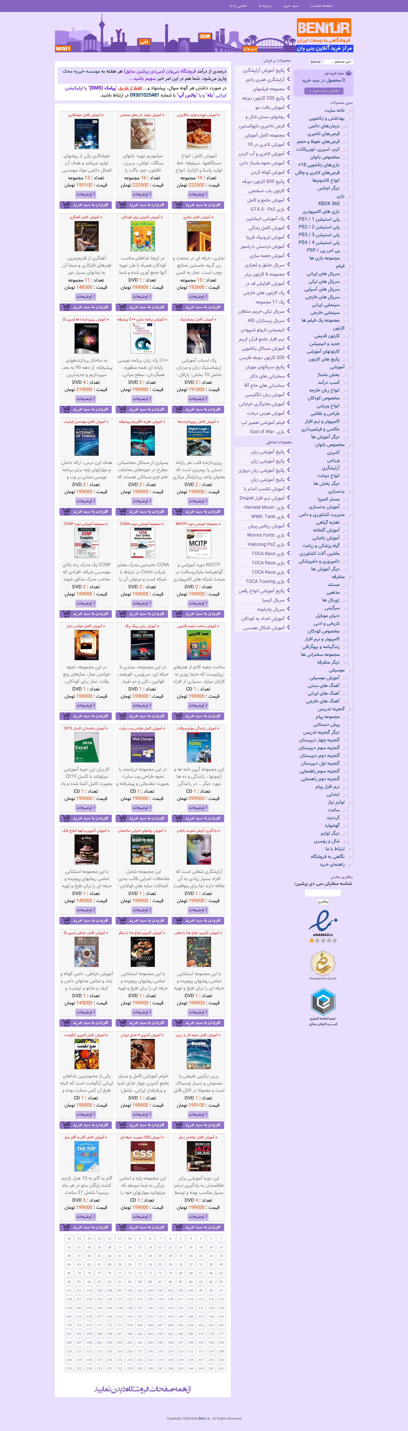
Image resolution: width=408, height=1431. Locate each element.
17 (221, 1247)
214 (170, 1351)
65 (221, 1273)
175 (79, 1325)
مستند (334, 585)
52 (191, 1264)
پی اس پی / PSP (323, 250)
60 (109, 1264)
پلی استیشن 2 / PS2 (319, 227)
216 (150, 1351)
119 (160, 1299)
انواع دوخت (328, 476)
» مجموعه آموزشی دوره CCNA (142, 524)
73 (140, 1273)
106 (130, 1290)
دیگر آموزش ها (325, 437)
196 (191, 1342)
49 (221, 1264)
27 (120, 1247)
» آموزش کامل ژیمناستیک (198, 319)
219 (119, 1351)
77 (99, 1273)
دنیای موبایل (328, 616)
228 (191, 1360)
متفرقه (338, 577)
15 (79, 1238)
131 (201, 1308)
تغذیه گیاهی (328, 522)
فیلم (340, 266)
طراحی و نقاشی (325, 414)
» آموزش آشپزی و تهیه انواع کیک (86, 830)
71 (160, 1273)
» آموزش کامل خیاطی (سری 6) (86, 933)
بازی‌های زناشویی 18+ (319, 165)
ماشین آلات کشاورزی (320, 554)
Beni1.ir (204, 1418)
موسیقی (337, 670)
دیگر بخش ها (327, 484)
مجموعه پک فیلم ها (321, 320)
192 (69, 1334)
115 (201, 1299)
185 (140, 1334)
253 (99, 1368)
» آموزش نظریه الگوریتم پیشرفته (142, 421)
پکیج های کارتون (324, 359)
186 (130, 1334)
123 (119, 1299)
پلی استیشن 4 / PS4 (319, 243)
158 (89, 1316)
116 (191, 1299)
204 (109, 1342)
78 (89, 1273)
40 (150, 1256)
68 (191, 1273)
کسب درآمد (329, 383)
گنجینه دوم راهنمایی (320, 779)
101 (180, 1290)
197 (180, 1342)
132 (191, 1308)
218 (130, 1351)
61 (99, 1264)
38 (170, 1256)
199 (160, 1342)
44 (109, 1256)
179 (201, 1334)
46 (89, 1256)
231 (160, 1360)
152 (150, 1316)
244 (191, 1368)
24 (150, 1247)
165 (180, 1325)
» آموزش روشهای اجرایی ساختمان (142, 830)
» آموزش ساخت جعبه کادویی (198, 626)
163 (201, 1325)
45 (99, 1256)
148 (191, 1316)
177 (221, 1334)
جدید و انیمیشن (324, 344)
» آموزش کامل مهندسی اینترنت (86, 421)
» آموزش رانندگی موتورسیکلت (198, 728)
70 (170, 1273)
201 (140, 1342)
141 (99, 1308)
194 (211, 1342)
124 (109, 1299)
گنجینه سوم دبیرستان (319, 748)
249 (140, 1368)
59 (120, 1264)
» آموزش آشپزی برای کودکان (142, 217)
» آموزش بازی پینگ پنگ (142, 626)
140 (109, 1308)
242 (211, 1368)
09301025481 (144, 95)
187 (119, 1334)
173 (99, 1325)
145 (221, 1316)
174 (89, 1325)
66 (211, 1273)
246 (170, 1368)
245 (180, 1368)
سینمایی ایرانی (326, 305)
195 (201, 1342)
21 (180, 1247)
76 (109, 1273)
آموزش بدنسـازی (324, 507)
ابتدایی (333, 794)
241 (221, 1368)
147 (201, 1316)
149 (180, 1316)
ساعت (334, 810)
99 (201, 1290)
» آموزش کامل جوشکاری (86, 115)
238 (89, 1360)
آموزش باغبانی (326, 538)
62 (89, 1264)
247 (160, 1368)
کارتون (339, 328)
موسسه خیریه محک (81, 71)
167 (160, 1325)
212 (191, 1351)
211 (201, 1351)
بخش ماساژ (328, 375)
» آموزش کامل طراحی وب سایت (142, 728)
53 (180, 1264)
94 (89, 1282)
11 (120, 1238)
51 (201, 1264)
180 (191, 1334)
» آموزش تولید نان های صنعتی (142, 115)
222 (89, 1351)
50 (211, 1264)
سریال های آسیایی (322, 289)
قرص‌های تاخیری (323, 134)
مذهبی (333, 592)
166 (170, 1325)
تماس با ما (238, 6)
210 (211, 1351)
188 (109, 1334)
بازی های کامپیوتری (321, 212)
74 (130, 1273)
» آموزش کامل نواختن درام (198, 1137)
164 (191, 1325)
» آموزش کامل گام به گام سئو (86, 1137)
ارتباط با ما (335, 849)
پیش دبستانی (326, 725)
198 (170, 1342)
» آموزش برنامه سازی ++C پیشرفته (142, 319)
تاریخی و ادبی (327, 623)
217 (140, 1351)
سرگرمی (332, 608)
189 (99, 1334)
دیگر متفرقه (328, 662)
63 (79, 1264)
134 (170, 1308)
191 (79, 1334)
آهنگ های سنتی (324, 686)
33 (221, 1256)
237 (99, 1360)
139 (119, 1308)
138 (130, 1308)
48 (69, 1256)
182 (170, 1334)
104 (150, 1290)
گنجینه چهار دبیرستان (319, 740)
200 (150, 1342)
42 (130, 1256)
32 (69, 1247)
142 (89, 1308)
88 (150, 1282)
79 (79, 1273)
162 (211, 1325)
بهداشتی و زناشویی (327, 118)
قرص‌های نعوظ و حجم (318, 142)
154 (130, 1316)
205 (99, 1342)
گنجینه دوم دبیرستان (320, 756)
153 (140, 1316)
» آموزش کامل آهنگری (86, 217)
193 (221, 1342)
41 (140, 1256)
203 (119, 1342)
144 (69, 1308)
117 (180, 1299)
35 (201, 1256)
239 (79, 1360)
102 (170, 1290)
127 (79, 1299)
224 (69, 1351)
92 (109, 1282)
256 (69, 1368)
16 (69, 1238)
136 (150, 1308)
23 (160, 1247)
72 (150, 1273)
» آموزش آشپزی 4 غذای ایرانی (142, 1035)
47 (79, 1256)
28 (109, 1247)
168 (150, 1325)
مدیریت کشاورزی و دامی (322, 515)
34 (211, 1256)
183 (160, 1334)
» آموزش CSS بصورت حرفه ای (142, 1137)
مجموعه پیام (328, 717)
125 (99, 1299)
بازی (341, 196)
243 (201, 1368)
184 (150, 1334)
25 (140, 1247)
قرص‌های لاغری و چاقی (317, 173)
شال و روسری (327, 841)
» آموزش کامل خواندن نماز (86, 626)
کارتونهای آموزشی (323, 351)
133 (180, 1308)
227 (201, 1360)
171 (119, 1325)
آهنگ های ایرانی (324, 693)
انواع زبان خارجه (324, 390)
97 (221, 1290)
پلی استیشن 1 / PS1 (319, 219)
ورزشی (333, 460)
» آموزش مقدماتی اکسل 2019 (86, 728)
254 (89, 1368)
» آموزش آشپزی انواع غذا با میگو (142, 933)
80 (69, 1273)
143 (79, 1308)
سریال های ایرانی (323, 274)
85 (180, 1282)
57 (140, 1264)
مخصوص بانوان (325, 157)
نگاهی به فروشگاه (328, 857)
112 (69, 1290)
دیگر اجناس (328, 188)
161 (221, 1325)
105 (140, 1290)
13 (99, 1238)
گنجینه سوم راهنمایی (320, 771)
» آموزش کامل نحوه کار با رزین (198, 1035)
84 (191, 1282)
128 (69, 1299)
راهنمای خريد (332, 864)
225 (221, 1360)
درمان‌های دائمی (324, 126)
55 (160, 1264)
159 (79, 1316)
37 (180, 1256)
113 (221, 1299)
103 (160, 1290)
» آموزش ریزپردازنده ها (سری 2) (86, 319)
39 (160, 1256)
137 (140, 1308)
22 (170, 1247)
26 (130, 1247)
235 (119, 1360)
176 (69, 1325)
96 (69, 1282)
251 (119, 1368)
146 (211, 1316)
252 (109, 1368)
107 (119, 1290)
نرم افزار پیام (327, 787)
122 (130, 1299)
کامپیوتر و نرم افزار (322, 421)
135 (160, 1308)
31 (79, 1247)
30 (89, 1247)
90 (130, 1282)
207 (79, 1342)
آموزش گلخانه (326, 530)
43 (120, 1256)
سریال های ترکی (324, 281)
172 (109, 1325)
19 (201, 1247)
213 (180, 1351)
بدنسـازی (336, 491)
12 (109, 1238)
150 (170, 1316)
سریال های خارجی (322, 297)
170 (130, 1325)
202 (130, 1342)
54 (170, 1264)
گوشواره (332, 826)
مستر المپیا (329, 499)
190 (89, 1334)
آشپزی (333, 452)
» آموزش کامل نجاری (198, 217)
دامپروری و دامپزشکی (319, 561)
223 (79, 1351)
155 (119, 1316)
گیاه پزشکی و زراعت (321, 546)
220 (109, 1351)
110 (89, 1290)
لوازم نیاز (336, 802)
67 (201, 1273)
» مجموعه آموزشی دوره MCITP (198, 524)
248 (150, 1368)
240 (69, 1360)
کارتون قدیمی (327, 336)
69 (180, 1273)
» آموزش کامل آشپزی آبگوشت (86, 1035)
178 (211, 1334)
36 (191, 1256)
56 (150, 1264)
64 (69, 1264)
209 (221, 1351)
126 (89, 1299)
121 (140, 1299)
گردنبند (333, 818)
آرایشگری (331, 468)
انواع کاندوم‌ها (326, 180)
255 (79, 1368)
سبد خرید (290, 6)
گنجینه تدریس (331, 709)
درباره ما (265, 6)
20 (191, 1247)
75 (120, 1273)
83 (201, 1282)
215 (160, 1351)
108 (109, 1290)
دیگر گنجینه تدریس (321, 732)
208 (69, 1342)
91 (120, 1282)
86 (170, 1282)
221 (99, 1351)
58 (130, 1264)
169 (140, 1325)
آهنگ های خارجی (323, 701)
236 (109, 1360)
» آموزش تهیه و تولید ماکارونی (198, 115)
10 (130, 1238)
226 (211, 1360)
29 (99, 1247)
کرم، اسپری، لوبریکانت (318, 149)
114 (211, 1299)
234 (130, 1360)
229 (180, 1360)
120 (150, 1299)
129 (221, 1308)
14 (89, 1238)
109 (99, 1290)
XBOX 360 (329, 204)
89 (140, 1282)
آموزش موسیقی (324, 678)
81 (221, 1282)
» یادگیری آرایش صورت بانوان (198, 830)
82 (211, 1282)
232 (150, 1360)
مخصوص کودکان (324, 398)
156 (109, 1316)
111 (79, 1290)
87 (160, 1282)
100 (191, 1290)
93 (99, 1282)
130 (211, 1308)
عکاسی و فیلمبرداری (320, 429)
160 (69, 1316)
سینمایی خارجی (325, 313)
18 (211, 1247)
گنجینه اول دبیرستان (320, 763)
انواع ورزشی (328, 406)
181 (180, 1334)
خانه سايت (335, 110)
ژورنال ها (331, 600)
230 (170, 1360)
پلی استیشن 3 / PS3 (319, 235)
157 (99, 1316)
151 (160, 1316)
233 (140, 1360)
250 (130, 1368)
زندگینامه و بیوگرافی (321, 647)
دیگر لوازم (330, 833)
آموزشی (337, 367)
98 (211, 1290)
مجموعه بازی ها (324, 258)
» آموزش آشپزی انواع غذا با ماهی (198, 933)
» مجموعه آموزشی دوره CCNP (86, 524)
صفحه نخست (321, 6)
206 (89, 1342)
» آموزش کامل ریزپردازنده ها (198, 421)
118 (170, 1299)
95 (79, 1282)
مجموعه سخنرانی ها (320, 655)
